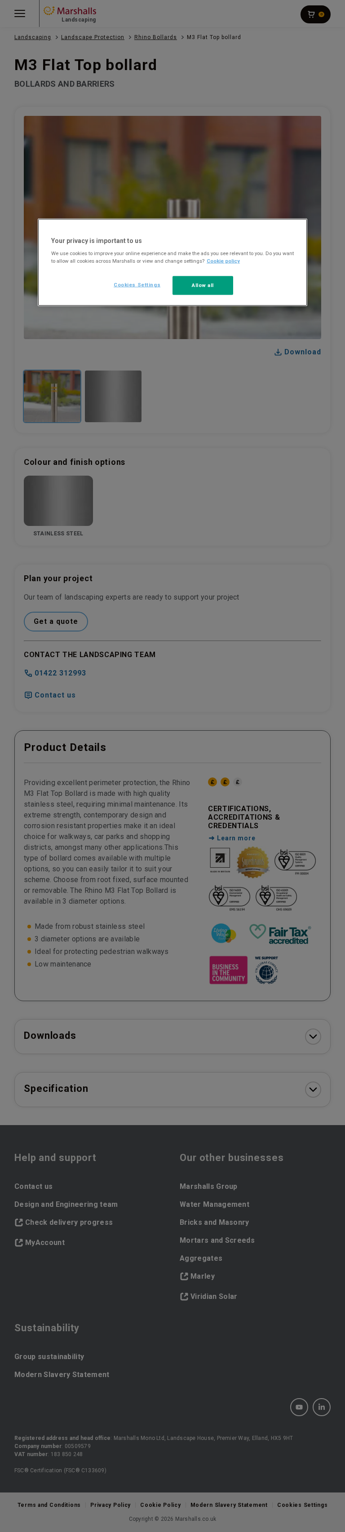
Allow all (203, 285)
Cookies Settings (137, 285)
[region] (172, 262)
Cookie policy (223, 261)
